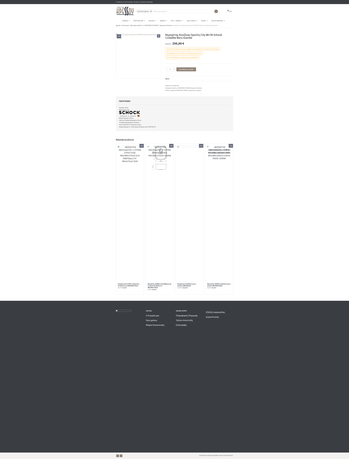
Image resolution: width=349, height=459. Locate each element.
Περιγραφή (124, 101)
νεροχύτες (173, 90)
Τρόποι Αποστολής (184, 320)
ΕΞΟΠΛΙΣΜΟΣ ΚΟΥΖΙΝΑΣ (151, 25)
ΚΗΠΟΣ (203, 21)
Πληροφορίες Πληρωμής (187, 315)
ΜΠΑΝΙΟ (162, 21)
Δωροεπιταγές (212, 316)
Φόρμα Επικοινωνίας (155, 325)
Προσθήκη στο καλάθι (186, 69)
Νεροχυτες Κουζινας (166, 25)
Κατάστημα (125, 25)
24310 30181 (149, 2)
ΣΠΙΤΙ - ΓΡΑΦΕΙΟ (176, 21)
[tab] (124, 101)
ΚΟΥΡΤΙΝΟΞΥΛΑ (138, 21)
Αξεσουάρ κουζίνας (136, 25)
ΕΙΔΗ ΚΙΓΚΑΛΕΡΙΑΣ (217, 21)
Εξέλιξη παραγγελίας (215, 312)
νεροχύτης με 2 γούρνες (194, 90)
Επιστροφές (181, 325)
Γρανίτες (174, 88)
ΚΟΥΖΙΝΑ (151, 21)
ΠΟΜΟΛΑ (125, 21)
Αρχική (118, 25)
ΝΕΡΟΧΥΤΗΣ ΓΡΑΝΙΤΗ (182, 90)
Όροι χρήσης (151, 320)
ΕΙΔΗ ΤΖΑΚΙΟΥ (191, 21)
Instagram (232, 2)
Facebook (229, 2)
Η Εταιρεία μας (152, 315)
